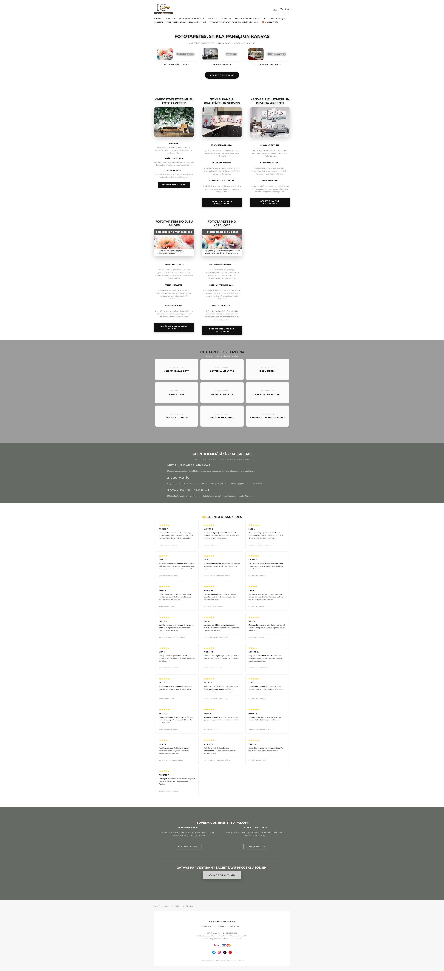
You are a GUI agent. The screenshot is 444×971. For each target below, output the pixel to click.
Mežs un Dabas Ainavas (188, 465)
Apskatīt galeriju (255, 846)
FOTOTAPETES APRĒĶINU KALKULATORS (222, 330)
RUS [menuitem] (281, 9)
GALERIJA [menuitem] (212, 18)
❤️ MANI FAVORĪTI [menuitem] (270, 22)
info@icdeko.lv (214, 939)
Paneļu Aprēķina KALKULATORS (222, 202)
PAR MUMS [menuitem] (226, 18)
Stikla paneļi (236, 926)
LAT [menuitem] (275, 9)
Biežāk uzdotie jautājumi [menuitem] (275, 18)
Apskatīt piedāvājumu (174, 185)
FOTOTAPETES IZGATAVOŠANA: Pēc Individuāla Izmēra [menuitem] (234, 22)
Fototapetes (208, 926)
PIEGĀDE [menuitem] (176, 906)
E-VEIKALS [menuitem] (170, 18)
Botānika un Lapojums (188, 490)
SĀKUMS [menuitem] (158, 18)
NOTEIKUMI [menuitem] (188, 906)
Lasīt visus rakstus (188, 846)
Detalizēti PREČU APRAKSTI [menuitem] (247, 18)
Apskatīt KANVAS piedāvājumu (270, 202)
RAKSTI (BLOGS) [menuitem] (161, 906)
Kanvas (222, 926)
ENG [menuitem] (287, 9)
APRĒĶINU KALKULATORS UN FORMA (174, 327)
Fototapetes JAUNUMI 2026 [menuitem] (191, 18)
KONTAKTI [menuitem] (158, 22)
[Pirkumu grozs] (270, 9)
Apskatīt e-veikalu (222, 75)
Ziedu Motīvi (179, 477)
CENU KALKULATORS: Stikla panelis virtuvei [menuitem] (186, 22)
